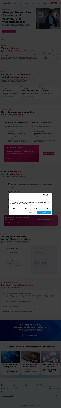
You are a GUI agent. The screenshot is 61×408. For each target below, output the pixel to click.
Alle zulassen (44, 212)
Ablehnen (30, 212)
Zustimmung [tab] (16, 197)
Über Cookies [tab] (45, 197)
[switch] (25, 208)
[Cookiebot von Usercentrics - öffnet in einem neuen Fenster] (44, 195)
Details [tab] (30, 197)
